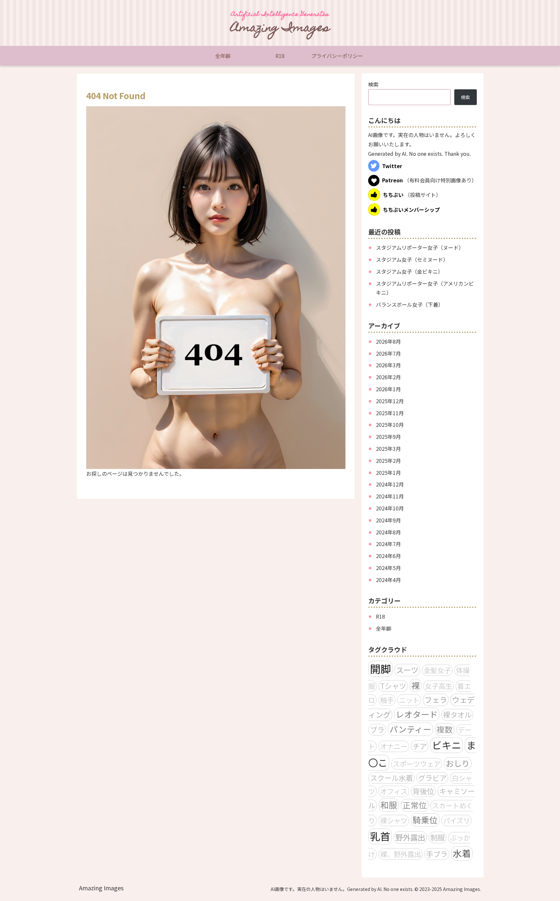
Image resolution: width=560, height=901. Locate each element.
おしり (458, 763)
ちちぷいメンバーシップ (411, 209)
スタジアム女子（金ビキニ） (409, 271)
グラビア (432, 777)
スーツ (407, 669)
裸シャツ (393, 820)
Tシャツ (393, 685)
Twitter (392, 166)
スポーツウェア (416, 763)
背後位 (423, 791)
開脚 (380, 668)
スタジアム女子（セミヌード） (412, 259)
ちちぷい (393, 195)
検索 (373, 84)
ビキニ (446, 745)
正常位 (414, 805)
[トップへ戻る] (550, 891)
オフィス (393, 791)
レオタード (417, 714)
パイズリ (456, 820)
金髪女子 (437, 670)
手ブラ (437, 854)
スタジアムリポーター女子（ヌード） (420, 247)
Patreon (392, 180)
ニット (409, 700)
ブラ (377, 729)
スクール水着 (391, 777)
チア (420, 746)
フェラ (436, 699)
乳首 (380, 836)
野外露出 (410, 837)
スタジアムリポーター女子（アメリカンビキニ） (425, 288)
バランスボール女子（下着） (409, 304)
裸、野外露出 (400, 854)
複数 (445, 729)
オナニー (393, 746)
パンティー (410, 729)
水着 (462, 853)
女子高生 (438, 686)
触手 (387, 700)
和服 (388, 805)
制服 (437, 837)
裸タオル (457, 714)
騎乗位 (425, 820)
